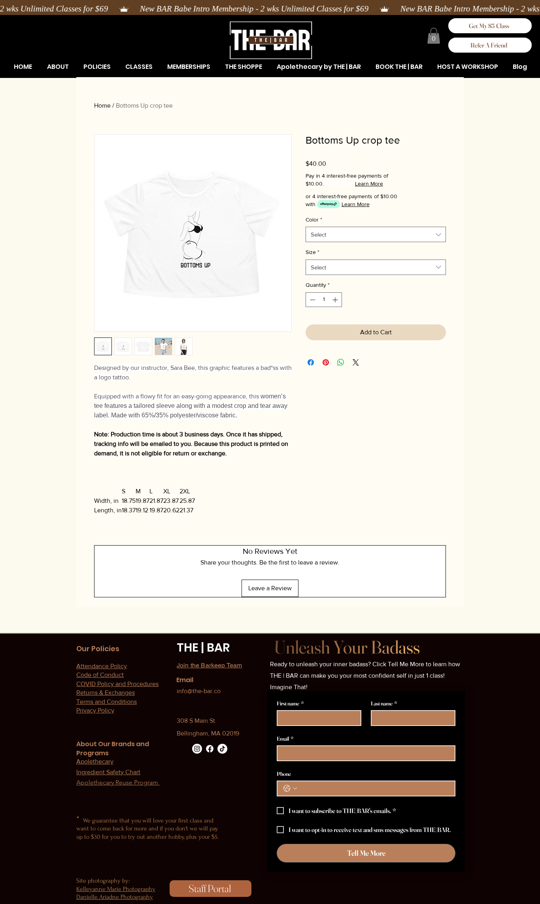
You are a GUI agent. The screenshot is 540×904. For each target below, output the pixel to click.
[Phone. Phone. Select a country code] (290, 788)
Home (102, 105)
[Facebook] (210, 749)
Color (314, 219)
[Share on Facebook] (310, 362)
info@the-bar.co (199, 691)
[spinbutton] (324, 300)
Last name (384, 703)
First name (290, 703)
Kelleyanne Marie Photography (115, 889)
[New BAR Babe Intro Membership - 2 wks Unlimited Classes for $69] (270, 9)
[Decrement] (312, 300)
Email (285, 738)
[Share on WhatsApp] (341, 362)
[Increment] (336, 300)
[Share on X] (356, 362)
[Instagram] (197, 749)
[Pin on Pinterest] (325, 362)
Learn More (369, 183)
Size (312, 252)
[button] (97, 67)
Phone (284, 774)
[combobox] (376, 234)
